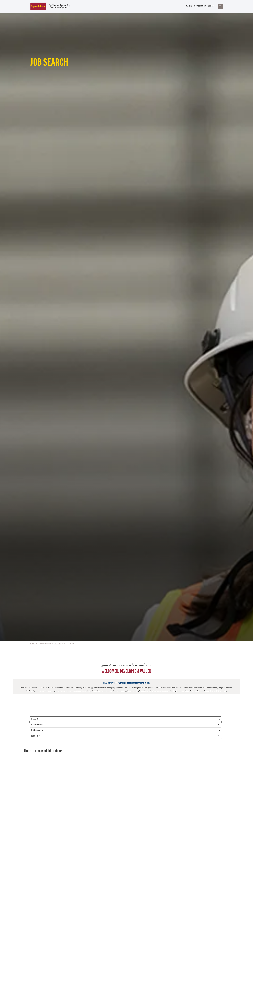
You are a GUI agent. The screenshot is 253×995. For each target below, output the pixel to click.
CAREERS (189, 6)
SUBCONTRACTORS (200, 6)
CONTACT (211, 6)
